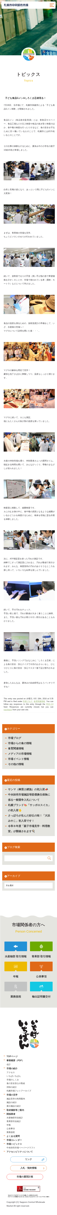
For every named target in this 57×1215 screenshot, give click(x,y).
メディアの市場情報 (20, 753)
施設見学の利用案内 (16, 1099)
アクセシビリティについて (20, 1151)
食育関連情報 (16, 748)
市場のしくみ (13, 1079)
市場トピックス (14, 1144)
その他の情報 (16, 764)
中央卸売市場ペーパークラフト (21, 1147)
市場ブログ (14, 738)
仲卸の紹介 (12, 1087)
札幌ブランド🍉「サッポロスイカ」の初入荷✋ (29, 808)
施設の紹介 (12, 1102)
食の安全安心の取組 (16, 1083)
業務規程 (11, 1132)
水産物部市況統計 (15, 1117)
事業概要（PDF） (15, 1060)
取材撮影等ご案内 (15, 1110)
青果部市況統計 (14, 1121)
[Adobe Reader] (28, 1192)
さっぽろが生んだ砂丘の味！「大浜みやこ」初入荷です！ (29, 818)
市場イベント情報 (18, 758)
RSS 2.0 (49, 704)
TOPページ (12, 1056)
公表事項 (11, 1128)
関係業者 (11, 1114)
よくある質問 (13, 1136)
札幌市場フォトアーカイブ (19, 1091)
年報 (9, 1125)
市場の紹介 (12, 1068)
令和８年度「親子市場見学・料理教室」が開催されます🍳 (29, 829)
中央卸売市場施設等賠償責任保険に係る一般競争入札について (29, 797)
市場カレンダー (14, 1140)
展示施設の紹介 (14, 1106)
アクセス (11, 1072)
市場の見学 (12, 1094)
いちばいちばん (14, 1076)
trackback (8, 710)
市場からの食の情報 (20, 743)
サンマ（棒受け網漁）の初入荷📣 (28, 789)
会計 (9, 1064)
